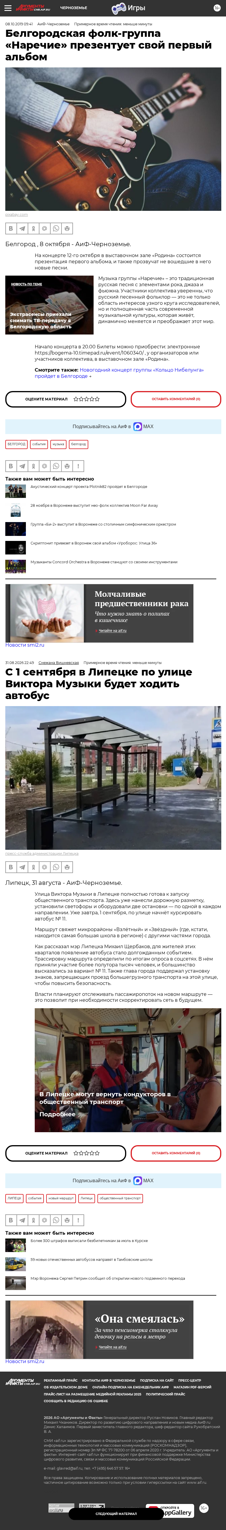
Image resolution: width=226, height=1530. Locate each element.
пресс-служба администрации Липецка (42, 853)
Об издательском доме (66, 1387)
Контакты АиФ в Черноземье (108, 1380)
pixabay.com (16, 214)
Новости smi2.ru (24, 645)
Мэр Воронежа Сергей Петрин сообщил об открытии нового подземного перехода (108, 1278)
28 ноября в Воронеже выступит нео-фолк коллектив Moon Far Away (94, 505)
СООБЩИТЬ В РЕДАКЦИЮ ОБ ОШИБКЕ (76, 1401)
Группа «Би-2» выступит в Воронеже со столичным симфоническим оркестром (103, 524)
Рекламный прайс (60, 1380)
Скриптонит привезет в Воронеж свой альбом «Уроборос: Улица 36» (94, 543)
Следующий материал (116, 1514)
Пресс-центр (189, 1380)
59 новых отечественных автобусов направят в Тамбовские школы (91, 1259)
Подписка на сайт (157, 1380)
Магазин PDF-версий (192, 1387)
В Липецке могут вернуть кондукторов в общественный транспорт (105, 1098)
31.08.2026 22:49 (19, 662)
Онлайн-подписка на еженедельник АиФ (130, 1387)
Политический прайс (165, 1394)
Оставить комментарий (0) (176, 399)
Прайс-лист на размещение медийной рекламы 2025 (92, 1394)
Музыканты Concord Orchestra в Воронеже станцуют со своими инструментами (104, 562)
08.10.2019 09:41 (19, 24)
